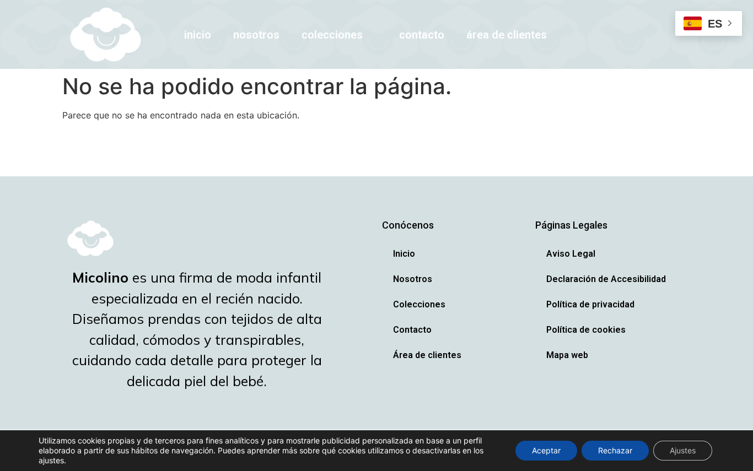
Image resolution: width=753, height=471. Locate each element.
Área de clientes (506, 34)
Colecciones (332, 34)
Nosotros (256, 34)
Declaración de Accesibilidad (606, 279)
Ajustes (683, 450)
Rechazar (615, 450)
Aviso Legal (570, 253)
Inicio (197, 34)
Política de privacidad (590, 304)
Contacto (421, 34)
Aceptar (546, 450)
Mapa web (567, 355)
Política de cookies (586, 329)
